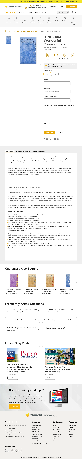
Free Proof (56, 432)
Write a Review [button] (63, 47)
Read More (13, 378)
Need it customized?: (50, 96)
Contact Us (71, 6)
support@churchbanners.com (37, 7)
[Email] (47, 139)
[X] (52, 139)
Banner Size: (48, 70)
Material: (46, 79)
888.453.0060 (37, 5)
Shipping (71, 432)
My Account (72, 425)
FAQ (54, 438)
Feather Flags (36, 429)
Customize (35, 438)
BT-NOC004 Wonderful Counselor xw (31, 290)
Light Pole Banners (37, 432)
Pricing (44, 12)
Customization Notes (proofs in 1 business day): (59, 105)
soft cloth (22, 170)
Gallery (71, 436)
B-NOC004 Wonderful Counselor (67, 290)
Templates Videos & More (39, 443)
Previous (6, 283)
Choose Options (14, 282)
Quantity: (47, 123)
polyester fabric (13, 170)
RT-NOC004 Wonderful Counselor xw (49, 290)
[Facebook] (44, 139)
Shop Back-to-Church (56, 6)
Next (75, 283)
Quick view (14, 278)
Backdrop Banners (37, 434)
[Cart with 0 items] (76, 12)
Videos (71, 434)
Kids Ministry (10, 12)
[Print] (50, 139)
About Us (55, 425)
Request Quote (57, 434)
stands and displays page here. (22, 174)
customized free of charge (39, 168)
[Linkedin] (55, 139)
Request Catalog (72, 1)
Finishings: (47, 88)
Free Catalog (56, 429)
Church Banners (36, 425)
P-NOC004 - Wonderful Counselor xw (13, 290)
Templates (72, 429)
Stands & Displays (37, 436)
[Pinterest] (58, 139)
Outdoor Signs (36, 441)
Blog (54, 441)
